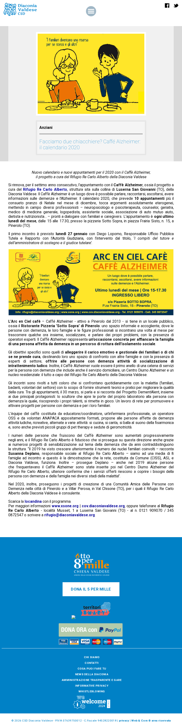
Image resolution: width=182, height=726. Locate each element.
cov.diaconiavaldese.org (103, 506)
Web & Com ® (141, 720)
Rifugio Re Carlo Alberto (45, 189)
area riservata (161, 720)
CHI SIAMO (92, 657)
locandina (33, 501)
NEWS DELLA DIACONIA (91, 674)
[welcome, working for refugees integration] (92, 708)
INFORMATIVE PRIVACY (91, 685)
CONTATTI (92, 663)
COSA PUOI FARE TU (91, 668)
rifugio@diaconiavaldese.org (69, 515)
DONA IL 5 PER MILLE (91, 589)
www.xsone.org (65, 506)
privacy (124, 720)
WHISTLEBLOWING (91, 691)
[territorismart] (95, 618)
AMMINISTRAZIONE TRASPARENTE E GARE (92, 680)
